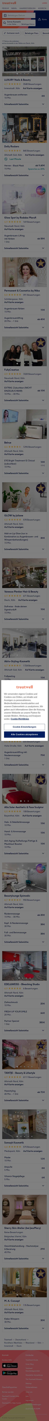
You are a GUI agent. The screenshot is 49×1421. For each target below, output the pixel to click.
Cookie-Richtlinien (20, 719)
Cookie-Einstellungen (24, 727)
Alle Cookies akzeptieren (24, 734)
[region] (24, 710)
